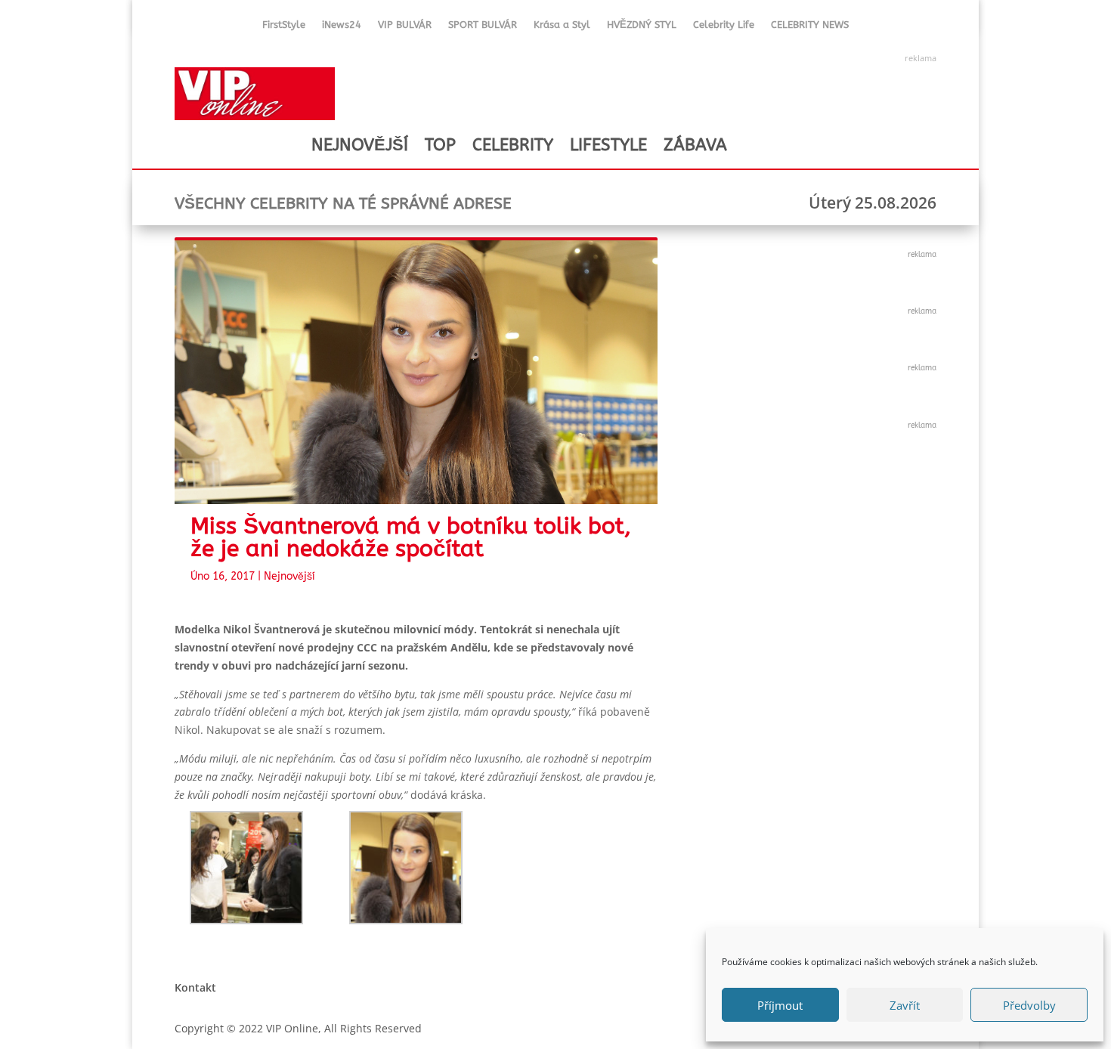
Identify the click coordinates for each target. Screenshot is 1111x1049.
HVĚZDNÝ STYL (641, 27)
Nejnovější (289, 576)
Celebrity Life (723, 27)
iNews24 (341, 27)
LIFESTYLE (608, 145)
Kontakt (195, 987)
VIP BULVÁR (405, 27)
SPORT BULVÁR (482, 27)
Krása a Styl (562, 27)
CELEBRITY (512, 145)
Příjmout (780, 1005)
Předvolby (1029, 1005)
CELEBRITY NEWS (810, 27)
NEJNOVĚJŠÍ (359, 145)
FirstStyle (283, 27)
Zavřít (905, 1005)
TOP (440, 145)
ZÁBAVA (695, 145)
